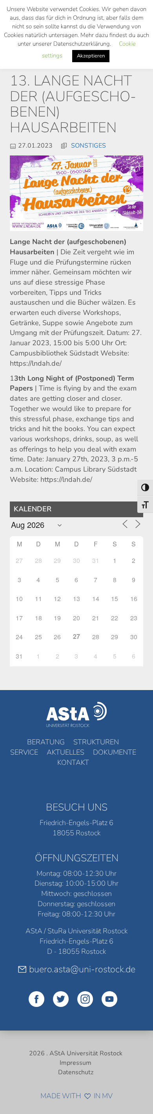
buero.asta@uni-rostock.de (82, 969)
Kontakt (73, 762)
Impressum (75, 1062)
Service (24, 752)
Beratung (46, 742)
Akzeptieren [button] (91, 55)
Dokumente (114, 752)
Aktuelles (65, 752)
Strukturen (96, 742)
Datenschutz (75, 1072)
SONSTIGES (88, 145)
